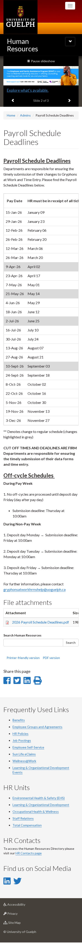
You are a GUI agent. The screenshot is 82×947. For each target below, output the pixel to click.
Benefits (19, 720)
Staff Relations (23, 818)
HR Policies (20, 734)
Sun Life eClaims (24, 754)
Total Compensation (27, 825)
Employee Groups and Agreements (37, 727)
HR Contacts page (28, 853)
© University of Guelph (19, 932)
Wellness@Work (24, 761)
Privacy (19, 914)
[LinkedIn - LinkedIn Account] (6, 881)
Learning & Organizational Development (41, 805)
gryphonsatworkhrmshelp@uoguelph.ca (34, 589)
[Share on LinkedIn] (27, 680)
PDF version (51, 658)
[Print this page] (37, 680)
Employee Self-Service (28, 747)
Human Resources (22, 45)
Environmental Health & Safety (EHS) (39, 798)
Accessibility (23, 905)
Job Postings (22, 740)
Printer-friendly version (23, 658)
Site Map (21, 923)
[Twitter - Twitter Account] (17, 881)
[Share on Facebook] (6, 680)
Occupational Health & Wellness (36, 811)
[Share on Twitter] (16, 680)
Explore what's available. (28, 90)
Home (11, 115)
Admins (25, 115)
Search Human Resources (22, 635)
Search (71, 642)
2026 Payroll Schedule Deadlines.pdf (40, 622)
